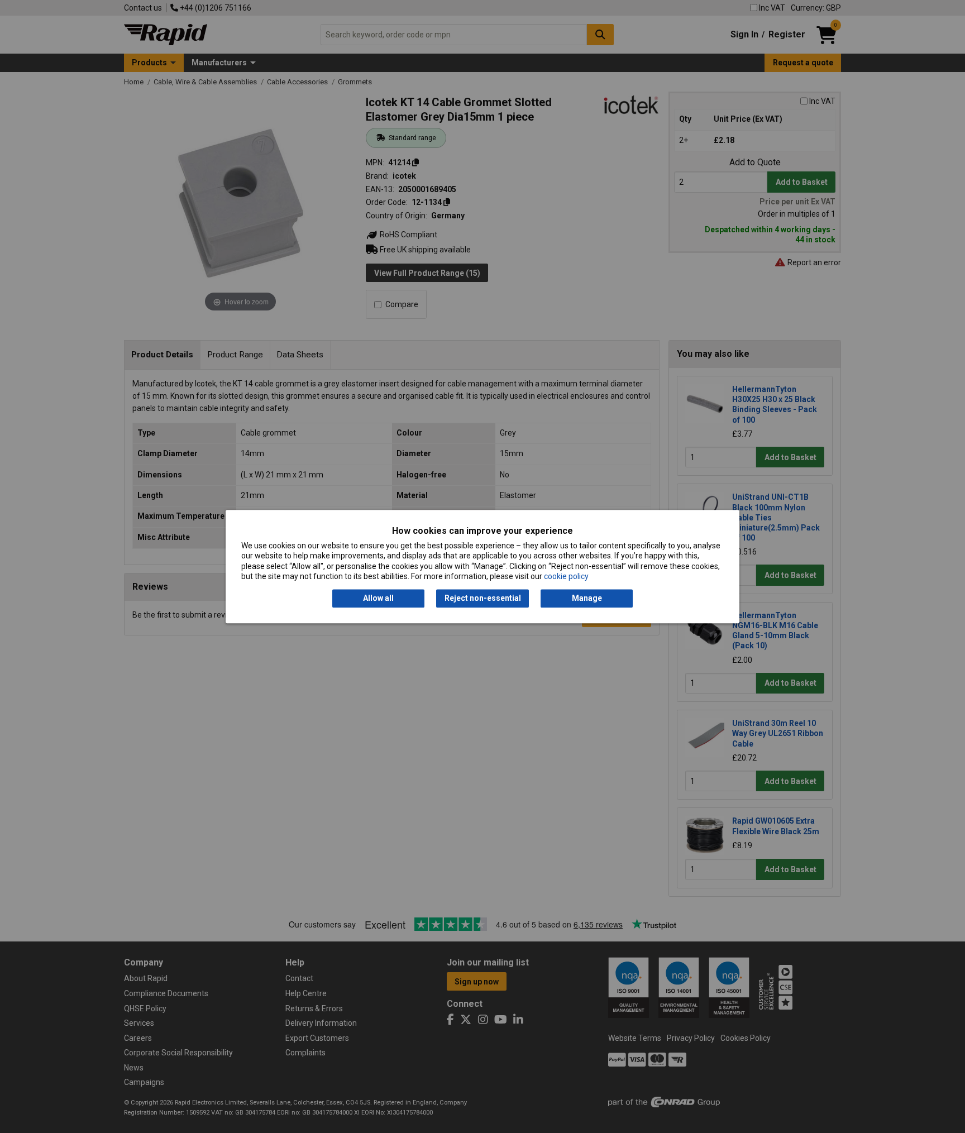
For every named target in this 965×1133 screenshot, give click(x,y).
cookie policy (566, 576)
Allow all (378, 598)
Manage (587, 598)
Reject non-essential (483, 598)
